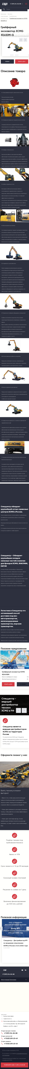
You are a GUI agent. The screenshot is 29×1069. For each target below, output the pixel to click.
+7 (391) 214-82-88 (15, 3)
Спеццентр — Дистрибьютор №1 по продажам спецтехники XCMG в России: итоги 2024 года (15, 943)
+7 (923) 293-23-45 (11, 1044)
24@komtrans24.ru (7, 1018)
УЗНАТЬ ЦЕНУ (21, 61)
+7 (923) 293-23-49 (11, 1038)
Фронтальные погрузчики (8, 979)
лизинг (23, 684)
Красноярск (22, 3)
